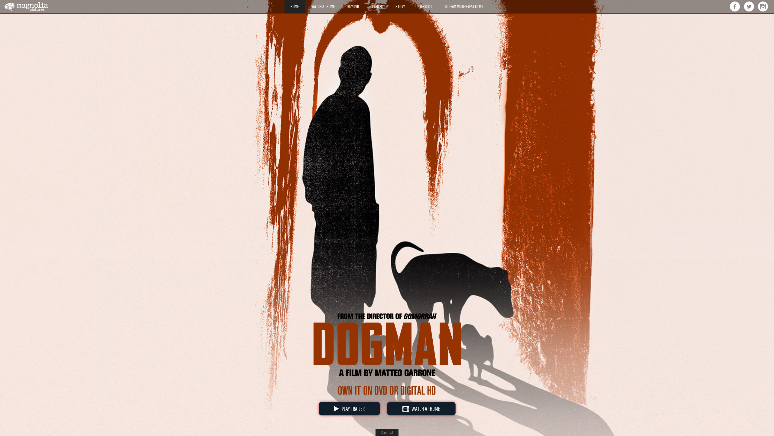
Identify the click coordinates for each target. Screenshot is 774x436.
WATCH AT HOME (424, 408)
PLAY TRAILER (352, 408)
